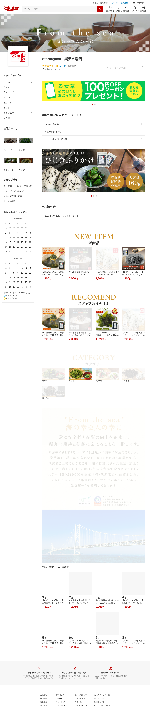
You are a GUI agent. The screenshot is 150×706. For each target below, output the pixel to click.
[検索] (100, 9)
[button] (139, 3)
